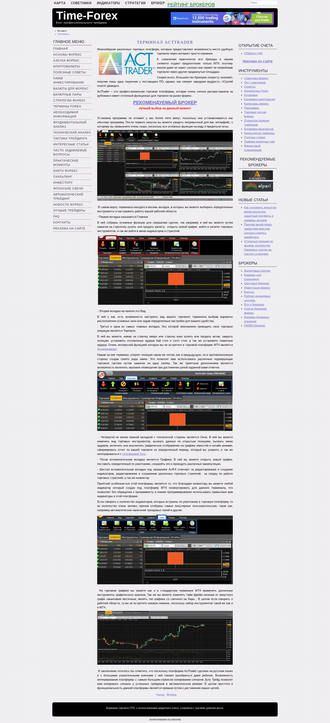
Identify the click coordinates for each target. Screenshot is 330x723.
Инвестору (63, 182)
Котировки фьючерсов (258, 128)
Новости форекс (68, 204)
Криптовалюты (66, 66)
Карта (60, 3)
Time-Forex (87, 15)
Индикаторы (108, 3)
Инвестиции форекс (257, 287)
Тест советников (255, 82)
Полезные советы (69, 72)
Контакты (61, 222)
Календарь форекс (256, 103)
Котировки (251, 95)
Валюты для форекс (71, 88)
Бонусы (249, 291)
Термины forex (67, 106)
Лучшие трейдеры (69, 210)
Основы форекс (67, 54)
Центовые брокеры (256, 283)
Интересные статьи (71, 144)
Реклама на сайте (69, 228)
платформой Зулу (134, 454)
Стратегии (135, 3)
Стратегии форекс (69, 100)
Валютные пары (67, 94)
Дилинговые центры (257, 270)
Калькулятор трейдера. (259, 133)
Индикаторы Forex (256, 90)
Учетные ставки (254, 137)
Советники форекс (256, 78)
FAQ (56, 216)
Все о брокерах (254, 304)
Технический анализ (72, 132)
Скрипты (250, 86)
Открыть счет (253, 53)
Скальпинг (62, 176)
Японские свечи (68, 188)
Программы (251, 107)
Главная (60, 48)
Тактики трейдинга (70, 138)
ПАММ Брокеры (254, 325)
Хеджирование (106, 349)
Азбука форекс (66, 60)
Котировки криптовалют (259, 99)
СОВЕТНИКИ (81, 3)
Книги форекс (65, 170)
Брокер (158, 3)
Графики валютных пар (259, 141)
